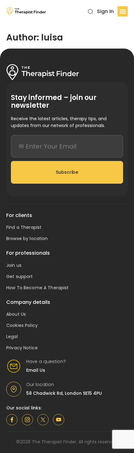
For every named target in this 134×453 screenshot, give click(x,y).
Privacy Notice (22, 348)
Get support (19, 276)
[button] (122, 11)
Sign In (105, 11)
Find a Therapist (23, 227)
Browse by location (27, 238)
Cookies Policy (22, 325)
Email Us (35, 370)
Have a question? (46, 361)
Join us (14, 265)
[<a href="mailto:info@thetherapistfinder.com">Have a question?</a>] (13, 366)
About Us (16, 314)
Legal (12, 336)
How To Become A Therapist (37, 288)
